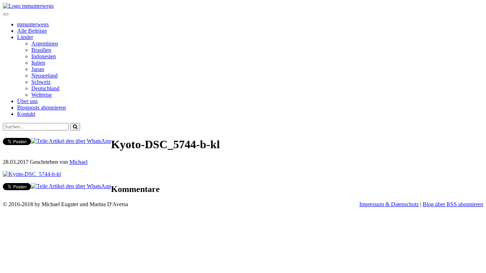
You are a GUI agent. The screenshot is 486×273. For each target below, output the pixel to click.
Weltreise (41, 95)
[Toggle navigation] (6, 14)
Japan (37, 69)
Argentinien (44, 44)
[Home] (28, 6)
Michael (78, 162)
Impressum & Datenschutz (389, 204)
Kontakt (26, 114)
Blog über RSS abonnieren (453, 204)
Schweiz (41, 82)
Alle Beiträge (32, 31)
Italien (38, 63)
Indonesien (43, 56)
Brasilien (41, 50)
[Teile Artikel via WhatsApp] (71, 141)
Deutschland (45, 88)
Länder (25, 37)
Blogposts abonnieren (41, 108)
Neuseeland (44, 76)
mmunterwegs (33, 24)
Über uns (27, 101)
